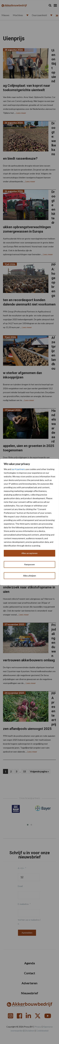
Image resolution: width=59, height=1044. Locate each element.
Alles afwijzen (29, 575)
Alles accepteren (29, 553)
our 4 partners (18, 469)
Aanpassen (29, 564)
